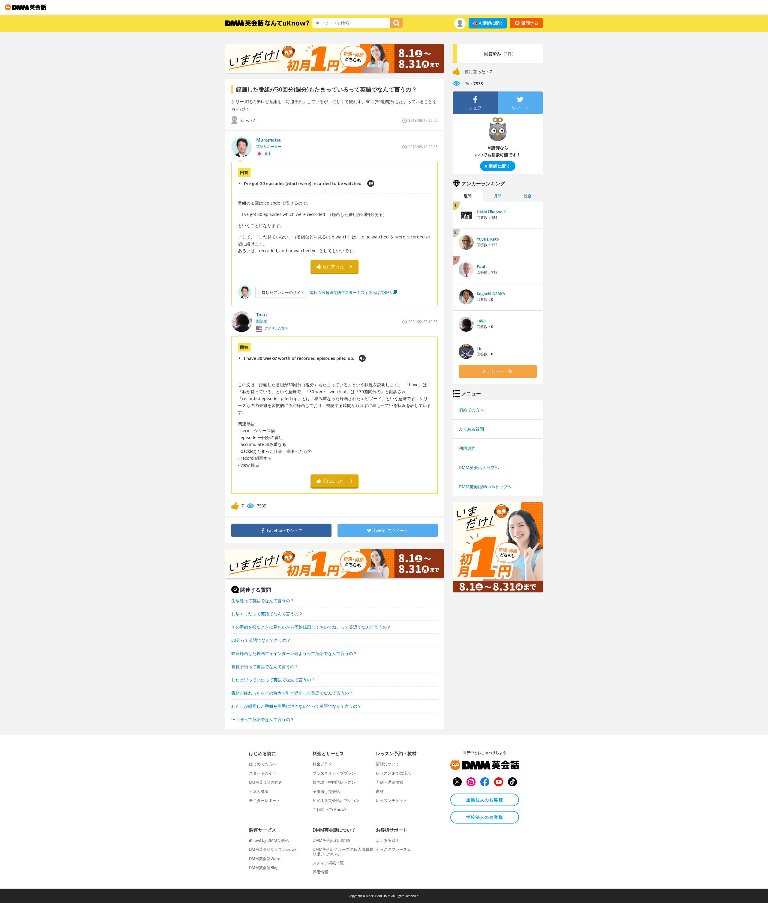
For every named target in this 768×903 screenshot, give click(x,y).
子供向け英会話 (326, 791)
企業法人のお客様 (484, 800)
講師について (387, 764)
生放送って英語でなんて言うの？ (262, 600)
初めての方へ (471, 410)
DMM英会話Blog (263, 867)
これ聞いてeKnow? (329, 809)
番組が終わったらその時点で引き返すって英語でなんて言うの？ (292, 693)
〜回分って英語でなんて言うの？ (262, 719)
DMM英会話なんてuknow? (272, 849)
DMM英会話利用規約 (331, 840)
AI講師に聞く (491, 23)
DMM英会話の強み (265, 782)
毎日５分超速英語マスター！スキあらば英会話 (351, 292)
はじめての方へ (262, 764)
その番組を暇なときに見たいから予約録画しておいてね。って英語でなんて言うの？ (311, 627)
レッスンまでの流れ (393, 773)
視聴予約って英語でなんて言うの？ (264, 666)
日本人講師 (258, 791)
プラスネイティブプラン (334, 773)
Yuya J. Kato (488, 239)
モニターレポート (264, 800)
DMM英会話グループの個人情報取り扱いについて (343, 851)
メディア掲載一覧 (328, 863)
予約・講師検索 (389, 782)
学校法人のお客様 (484, 817)
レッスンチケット (391, 800)
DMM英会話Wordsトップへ (485, 486)
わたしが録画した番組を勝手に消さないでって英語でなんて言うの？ (296, 706)
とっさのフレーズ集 (393, 849)
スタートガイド (262, 773)
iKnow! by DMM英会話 (269, 840)
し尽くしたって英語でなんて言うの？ (267, 614)
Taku (481, 321)
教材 (380, 791)
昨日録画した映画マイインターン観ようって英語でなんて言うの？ (294, 653)
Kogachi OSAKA (491, 293)
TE (479, 348)
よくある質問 (471, 429)
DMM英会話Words (265, 858)
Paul (481, 266)
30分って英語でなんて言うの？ (261, 640)
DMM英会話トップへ (479, 467)
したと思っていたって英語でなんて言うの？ (273, 680)
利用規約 (467, 448)
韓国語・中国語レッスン (334, 782)
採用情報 (320, 872)
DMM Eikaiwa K (491, 211)
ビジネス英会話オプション (336, 800)
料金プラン (322, 764)
